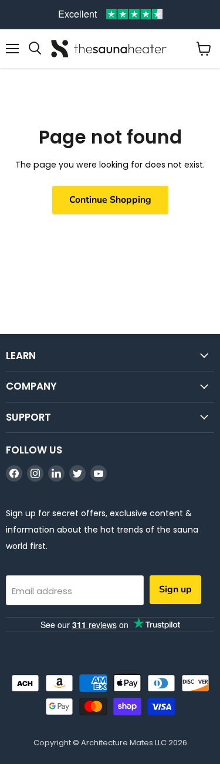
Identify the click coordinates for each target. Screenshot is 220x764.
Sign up (175, 589)
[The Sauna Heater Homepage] (110, 48)
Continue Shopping (110, 199)
